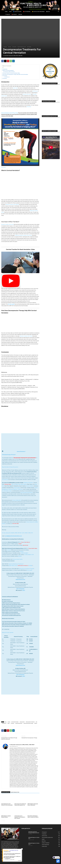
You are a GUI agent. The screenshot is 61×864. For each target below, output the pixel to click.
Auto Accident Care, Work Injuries (19, 484)
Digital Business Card (20, 579)
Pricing (20, 14)
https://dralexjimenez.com (14, 746)
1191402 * (22, 551)
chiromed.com (5, 479)
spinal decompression (18, 723)
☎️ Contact (14, 14)
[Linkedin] (13, 61)
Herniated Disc (14, 46)
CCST (23, 532)
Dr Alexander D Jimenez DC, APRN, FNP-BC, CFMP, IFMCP (13, 55)
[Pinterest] (8, 61)
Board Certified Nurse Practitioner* (16, 564)
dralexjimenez (4, 723)
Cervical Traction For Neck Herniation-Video (11, 73)
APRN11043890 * (24, 553)
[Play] (10, 281)
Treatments (9, 46)
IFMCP (26, 532)
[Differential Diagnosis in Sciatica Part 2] (24, 845)
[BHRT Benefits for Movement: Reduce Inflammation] (33, 799)
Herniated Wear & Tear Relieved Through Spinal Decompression (9, 738)
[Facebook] (2, 61)
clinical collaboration (16, 500)
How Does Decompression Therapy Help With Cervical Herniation (15, 74)
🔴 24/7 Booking (26, 11)
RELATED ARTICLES (5, 792)
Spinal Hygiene (29, 46)
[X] (5, 61)
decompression (22, 721)
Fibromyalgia (17, 487)
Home (6, 11)
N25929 (20, 556)
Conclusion (5, 75)
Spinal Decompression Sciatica (22, 46)
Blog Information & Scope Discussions (10, 467)
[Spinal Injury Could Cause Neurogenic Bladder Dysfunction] (24, 833)
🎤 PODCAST (7, 14)
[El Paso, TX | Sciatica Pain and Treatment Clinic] (30, 5)
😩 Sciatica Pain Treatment (38, 11)
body (5, 721)
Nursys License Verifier (18, 559)
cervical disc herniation (14, 721)
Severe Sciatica (29, 486)
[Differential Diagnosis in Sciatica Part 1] (24, 839)
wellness (35, 723)
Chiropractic (6, 17)
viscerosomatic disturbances (27, 492)
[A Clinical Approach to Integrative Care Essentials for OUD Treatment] (20, 811)
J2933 (23, 590)
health (9, 723)
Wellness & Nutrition (28, 482)
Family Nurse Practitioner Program (26, 568)
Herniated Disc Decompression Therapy (29, 737)
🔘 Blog (48, 11)
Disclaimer (5, 78)
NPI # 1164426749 (20, 588)
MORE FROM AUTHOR (15, 792)
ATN (32, 532)
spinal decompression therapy (28, 723)
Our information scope (6, 490)
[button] (58, 11)
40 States (31, 565)
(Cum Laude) (29, 570)
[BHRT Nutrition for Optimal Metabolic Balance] (7, 811)
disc (36, 721)
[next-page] (4, 820)
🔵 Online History (17, 11)
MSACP (12, 532)
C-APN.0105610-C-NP (29, 554)
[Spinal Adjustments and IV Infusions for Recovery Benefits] (7, 799)
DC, (10, 532)
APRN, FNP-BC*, (18, 532)
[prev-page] (2, 820)
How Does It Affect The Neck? (9, 71)
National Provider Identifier (7, 632)
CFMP (29, 532)
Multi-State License (13, 565)
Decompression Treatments (30, 721)
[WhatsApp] (11, 61)
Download (3, 167)
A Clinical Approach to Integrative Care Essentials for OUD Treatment (19, 817)
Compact (9, 550)
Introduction (5, 69)
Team (10, 11)
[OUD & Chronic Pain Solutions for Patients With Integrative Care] (20, 799)
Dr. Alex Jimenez (5, 532)
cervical (9, 721)
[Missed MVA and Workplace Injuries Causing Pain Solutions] (33, 811)
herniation (12, 723)
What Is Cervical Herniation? (8, 70)
